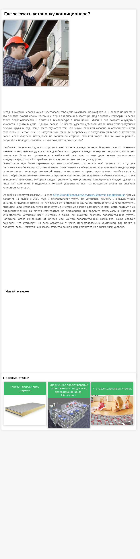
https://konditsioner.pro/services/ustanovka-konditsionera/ (89, 194)
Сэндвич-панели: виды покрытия (24, 388)
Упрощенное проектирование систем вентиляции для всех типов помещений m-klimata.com (69, 390)
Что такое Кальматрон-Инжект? (112, 388)
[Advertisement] (69, 99)
